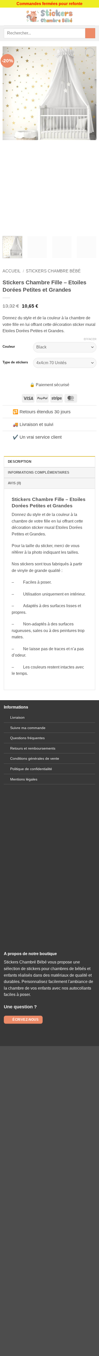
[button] (7, 16)
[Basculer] (7, 412)
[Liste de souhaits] (92, 16)
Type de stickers (15, 362)
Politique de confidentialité (31, 769)
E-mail (49, 880)
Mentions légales (23, 779)
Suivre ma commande (27, 728)
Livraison (17, 717)
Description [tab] (19, 461)
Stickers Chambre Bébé (53, 271)
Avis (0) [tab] (14, 483)
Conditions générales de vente (34, 758)
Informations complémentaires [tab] (38, 472)
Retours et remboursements (32, 748)
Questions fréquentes (27, 738)
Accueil (12, 271)
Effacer (90, 339)
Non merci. (49, 1224)
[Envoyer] (90, 33)
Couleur (9, 346)
